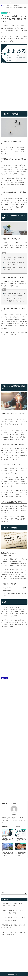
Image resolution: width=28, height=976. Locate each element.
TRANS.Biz (11, 974)
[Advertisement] (13, 75)
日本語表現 (4, 12)
